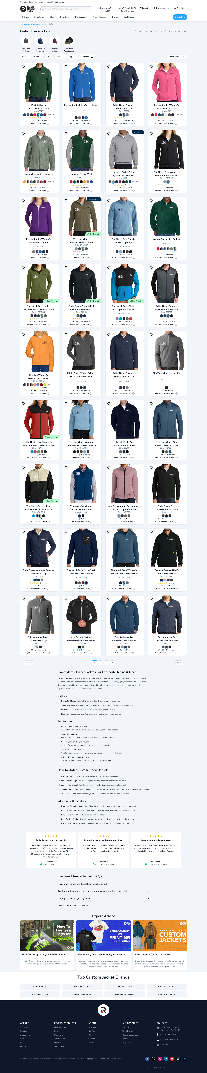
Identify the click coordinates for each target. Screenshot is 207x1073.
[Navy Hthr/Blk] (166, 646)
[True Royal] (41, 114)
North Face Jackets (82, 986)
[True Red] (34, 114)
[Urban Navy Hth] (79, 248)
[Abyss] (166, 387)
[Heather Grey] (164, 579)
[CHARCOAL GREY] (110, 181)
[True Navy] (31, 114)
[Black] (76, 117)
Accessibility (25, 1058)
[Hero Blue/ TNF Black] (120, 318)
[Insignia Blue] (24, 114)
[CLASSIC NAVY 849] (123, 451)
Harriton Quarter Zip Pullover (166, 239)
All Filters (85, 56)
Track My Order (128, 1031)
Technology (59, 1046)
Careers (91, 1038)
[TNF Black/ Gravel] (40, 515)
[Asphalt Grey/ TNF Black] (127, 318)
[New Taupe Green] (127, 251)
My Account (161, 8)
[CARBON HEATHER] (82, 646)
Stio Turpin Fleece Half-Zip (166, 373)
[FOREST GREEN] (126, 181)
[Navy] (81, 387)
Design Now (180, 17)
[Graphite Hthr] (125, 515)
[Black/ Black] (169, 646)
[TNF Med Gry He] (164, 181)
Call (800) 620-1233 (169, 1034)
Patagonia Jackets (40, 994)
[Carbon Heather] (171, 579)
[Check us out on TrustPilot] (185, 1059)
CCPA (82, 1058)
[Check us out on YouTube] (172, 1059)
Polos (22, 1042)
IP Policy (109, 1058)
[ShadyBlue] (169, 451)
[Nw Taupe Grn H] (82, 248)
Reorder (125, 1038)
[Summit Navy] (117, 251)
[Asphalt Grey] (130, 251)
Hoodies (23, 1031)
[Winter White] (166, 114)
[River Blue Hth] (123, 114)
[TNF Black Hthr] (168, 181)
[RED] (41, 181)
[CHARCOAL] (38, 181)
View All (92, 1042)
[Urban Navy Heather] (38, 315)
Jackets (36, 24)
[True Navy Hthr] (128, 515)
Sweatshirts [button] (39, 17)
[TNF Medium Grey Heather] (117, 318)
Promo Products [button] (99, 17)
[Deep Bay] (79, 515)
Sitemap (117, 1058)
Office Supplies (60, 1042)
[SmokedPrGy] (166, 451)
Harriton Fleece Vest (81, 174)
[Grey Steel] (84, 387)
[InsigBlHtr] (125, 646)
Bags (56, 1031)
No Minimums (60, 1027)
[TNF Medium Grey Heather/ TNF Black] (36, 515)
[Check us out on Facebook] (147, 1059)
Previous (29, 663)
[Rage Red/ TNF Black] (130, 318)
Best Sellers (129, 17)
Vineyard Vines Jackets (82, 994)
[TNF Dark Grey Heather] (45, 315)
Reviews (92, 1027)
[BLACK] (81, 181)
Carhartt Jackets (40, 986)
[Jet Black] (82, 515)
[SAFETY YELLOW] (44, 384)
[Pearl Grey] (79, 117)
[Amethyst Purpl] (36, 251)
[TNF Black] (123, 251)
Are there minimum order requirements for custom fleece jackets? (92, 891)
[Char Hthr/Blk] (163, 646)
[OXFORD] (113, 181)
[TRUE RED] (120, 181)
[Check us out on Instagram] (160, 1059)
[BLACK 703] (127, 451)
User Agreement (60, 1058)
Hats (22, 1038)
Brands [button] (115, 17)
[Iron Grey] (28, 114)
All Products (25, 24)
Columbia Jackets (124, 986)
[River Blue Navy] (84, 315)
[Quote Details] (48, 123)
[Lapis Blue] (31, 315)
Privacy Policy (73, 1058)
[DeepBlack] (118, 646)
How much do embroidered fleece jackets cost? (83, 884)
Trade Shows (59, 1038)
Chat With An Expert (169, 1039)
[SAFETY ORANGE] (24, 181)
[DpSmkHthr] (122, 646)
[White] (30, 251)
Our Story (92, 1031)
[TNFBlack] (163, 451)
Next (179, 663)
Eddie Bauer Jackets (167, 986)
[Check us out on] (166, 1059)
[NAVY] (28, 181)
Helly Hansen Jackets (124, 994)
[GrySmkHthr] (128, 646)
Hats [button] (52, 17)
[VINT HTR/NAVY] (116, 181)
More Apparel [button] (81, 17)
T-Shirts (23, 1027)
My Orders (126, 1027)
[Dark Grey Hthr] (127, 114)
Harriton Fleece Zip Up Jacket (38, 174)
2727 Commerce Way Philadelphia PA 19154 (170, 1028)
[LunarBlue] (86, 582)
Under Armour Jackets (166, 994)
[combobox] (66, 8)
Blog (90, 1035)
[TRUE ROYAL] (31, 181)
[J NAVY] (123, 181)
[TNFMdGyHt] (79, 582)
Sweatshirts (25, 1035)
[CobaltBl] (164, 315)
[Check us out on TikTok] (178, 1059)
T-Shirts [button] (25, 17)
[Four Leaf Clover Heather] (41, 315)
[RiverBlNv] (161, 315)
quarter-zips (114, 685)
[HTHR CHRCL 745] (120, 451)
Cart (180, 8)
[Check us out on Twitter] (153, 1059)
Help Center (127, 1042)
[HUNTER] (34, 181)
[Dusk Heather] (36, 646)
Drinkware (58, 1035)
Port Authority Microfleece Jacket (81, 105)
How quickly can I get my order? (75, 898)
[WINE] (44, 181)
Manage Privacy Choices (42, 1058)
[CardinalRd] (82, 582)
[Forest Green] (38, 114)
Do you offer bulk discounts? (73, 905)
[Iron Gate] (77, 315)
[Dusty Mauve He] (118, 515)
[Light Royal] (86, 117)
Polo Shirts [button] (64, 17)
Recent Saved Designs (131, 1035)
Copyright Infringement (95, 1058)
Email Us (164, 1044)
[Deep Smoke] (162, 114)
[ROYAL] (130, 181)
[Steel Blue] (120, 251)
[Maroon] (44, 114)
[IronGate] (168, 315)
